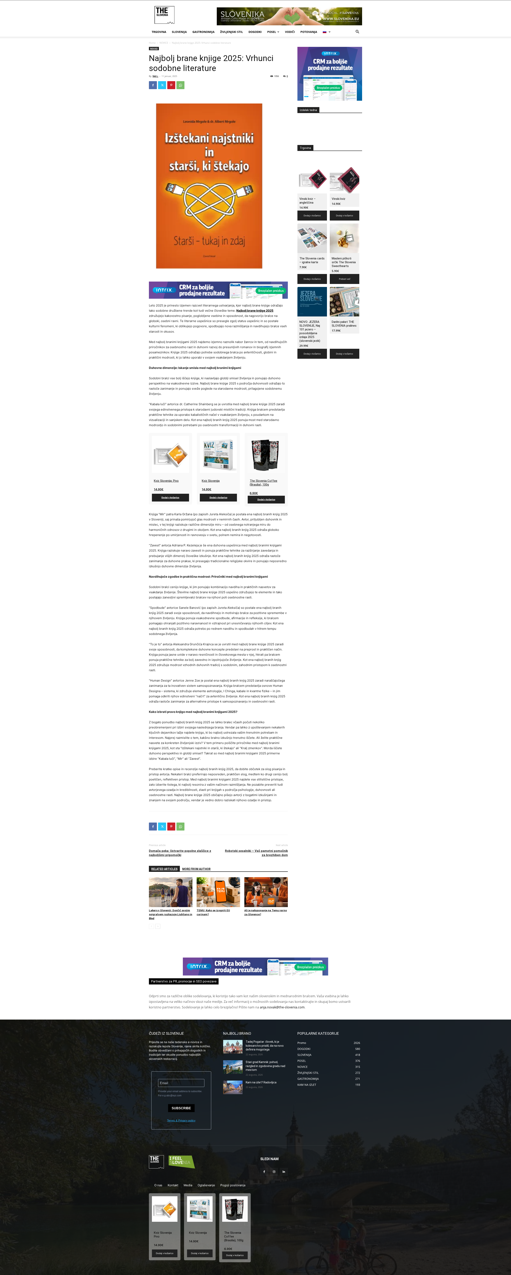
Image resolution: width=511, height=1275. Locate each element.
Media (188, 1185)
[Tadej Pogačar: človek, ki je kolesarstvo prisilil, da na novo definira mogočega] (233, 1046)
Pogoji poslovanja (232, 1185)
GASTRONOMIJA (203, 32)
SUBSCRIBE (181, 1108)
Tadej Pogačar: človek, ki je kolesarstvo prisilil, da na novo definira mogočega (265, 1045)
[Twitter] (162, 85)
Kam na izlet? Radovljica (261, 1082)
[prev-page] (151, 926)
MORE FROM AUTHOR (196, 869)
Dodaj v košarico (170, 497)
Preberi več (344, 278)
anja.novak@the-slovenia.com (282, 1007)
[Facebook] (153, 85)
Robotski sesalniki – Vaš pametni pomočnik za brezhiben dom (256, 853)
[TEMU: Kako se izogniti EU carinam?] (218, 892)
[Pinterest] (171, 85)
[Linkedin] (284, 1172)
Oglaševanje (206, 1185)
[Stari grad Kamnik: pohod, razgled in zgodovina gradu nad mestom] (233, 1067)
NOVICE (163, 42)
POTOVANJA (308, 32)
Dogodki (255, 32)
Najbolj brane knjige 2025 (254, 310)
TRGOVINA (159, 32)
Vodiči (290, 32)
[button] (357, 32)
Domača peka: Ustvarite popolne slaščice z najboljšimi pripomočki (180, 853)
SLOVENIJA (179, 32)
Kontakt (173, 1185)
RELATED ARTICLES (164, 869)
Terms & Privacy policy (181, 1120)
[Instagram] (274, 1172)
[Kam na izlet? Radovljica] (233, 1087)
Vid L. (155, 76)
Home (152, 42)
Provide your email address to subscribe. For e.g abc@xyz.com (180, 1093)
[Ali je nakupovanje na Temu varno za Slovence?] (266, 892)
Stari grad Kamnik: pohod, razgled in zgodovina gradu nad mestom (265, 1065)
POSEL (271, 32)
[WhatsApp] (180, 85)
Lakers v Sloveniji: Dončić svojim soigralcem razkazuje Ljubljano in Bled (170, 914)
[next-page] (157, 926)
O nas (158, 1185)
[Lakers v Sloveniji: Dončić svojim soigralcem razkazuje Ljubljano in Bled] (170, 892)
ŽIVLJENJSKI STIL (231, 32)
